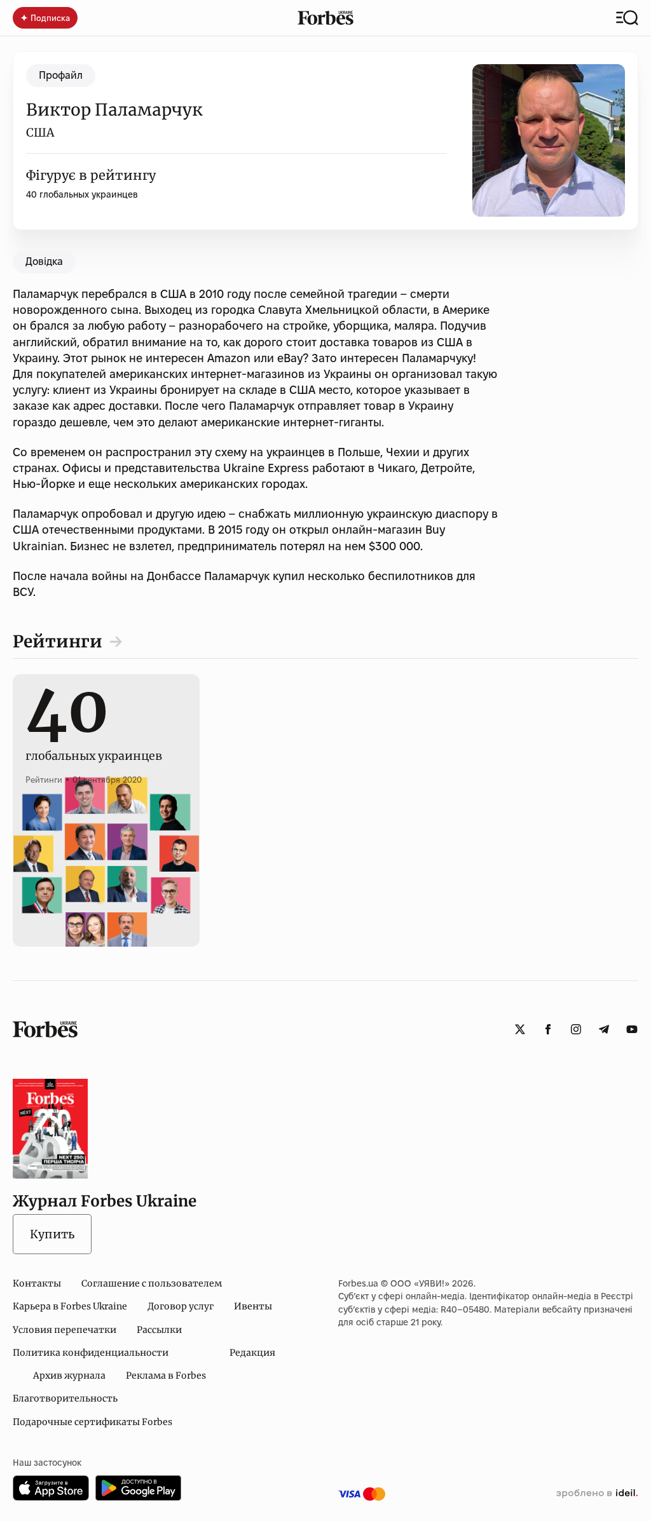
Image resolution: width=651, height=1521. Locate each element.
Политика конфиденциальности (90, 1352)
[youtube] (632, 1029)
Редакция (252, 1352)
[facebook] (548, 1029)
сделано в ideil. (597, 1493)
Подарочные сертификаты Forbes (92, 1422)
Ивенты (253, 1306)
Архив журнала (69, 1375)
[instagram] (576, 1029)
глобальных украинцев (93, 742)
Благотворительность (65, 1398)
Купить (52, 1234)
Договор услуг (180, 1306)
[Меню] (627, 18)
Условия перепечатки (64, 1329)
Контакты (37, 1283)
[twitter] (520, 1029)
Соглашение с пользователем (151, 1283)
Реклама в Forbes (166, 1375)
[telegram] (604, 1029)
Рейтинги (57, 641)
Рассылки (159, 1329)
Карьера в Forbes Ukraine (70, 1306)
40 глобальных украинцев (81, 194)
